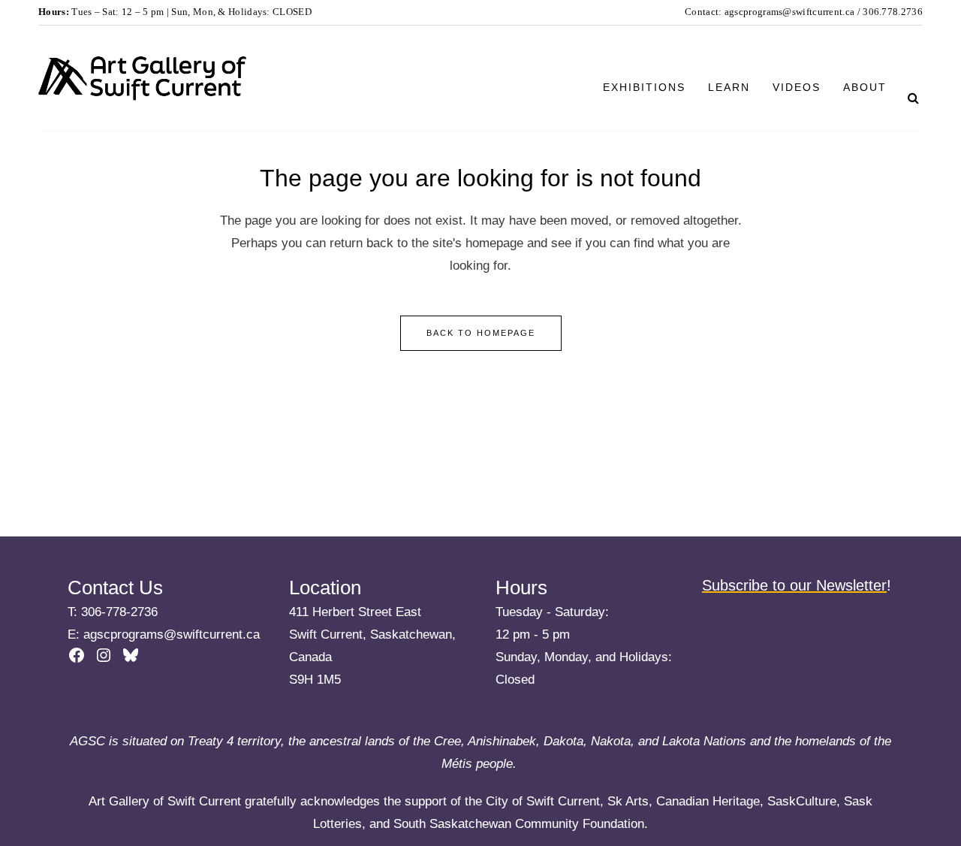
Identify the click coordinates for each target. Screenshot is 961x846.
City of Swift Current (543, 801)
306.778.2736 (891, 11)
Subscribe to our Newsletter (794, 585)
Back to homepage (480, 332)
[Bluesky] (131, 655)
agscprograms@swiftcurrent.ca (789, 11)
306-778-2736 (119, 612)
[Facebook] (77, 655)
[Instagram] (104, 655)
